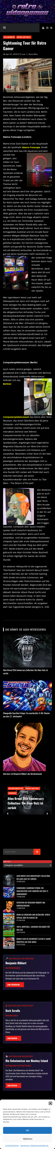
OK (27, 1130)
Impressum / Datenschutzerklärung (34, 1145)
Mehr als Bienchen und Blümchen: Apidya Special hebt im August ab (33, 916)
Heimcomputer (16, 788)
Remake (12, 793)
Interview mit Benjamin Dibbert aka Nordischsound (22, 773)
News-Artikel (23, 37)
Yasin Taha (33, 54)
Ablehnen (27, 1139)
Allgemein (9, 37)
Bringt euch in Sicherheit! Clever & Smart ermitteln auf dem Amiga (33, 940)
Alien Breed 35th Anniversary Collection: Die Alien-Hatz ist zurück (26, 803)
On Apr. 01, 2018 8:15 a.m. (14, 54)
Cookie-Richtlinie (12, 1145)
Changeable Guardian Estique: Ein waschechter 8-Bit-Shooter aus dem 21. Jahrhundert (32, 891)
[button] (50, 1103)
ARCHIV (7, 861)
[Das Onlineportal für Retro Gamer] (28, 15)
